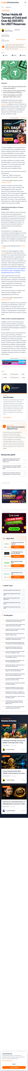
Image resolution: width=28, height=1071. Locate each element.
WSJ (24, 377)
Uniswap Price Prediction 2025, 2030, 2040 (11, 594)
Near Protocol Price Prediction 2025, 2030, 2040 (11, 598)
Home (2, 7)
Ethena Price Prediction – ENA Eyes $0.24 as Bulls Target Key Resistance (14, 665)
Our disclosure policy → (21, 39)
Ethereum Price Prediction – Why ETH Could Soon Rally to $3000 (15, 697)
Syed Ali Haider (8, 397)
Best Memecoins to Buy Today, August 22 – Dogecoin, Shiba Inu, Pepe (15, 634)
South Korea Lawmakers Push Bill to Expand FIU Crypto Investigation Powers (14, 652)
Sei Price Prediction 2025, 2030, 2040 (11, 590)
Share (15, 55)
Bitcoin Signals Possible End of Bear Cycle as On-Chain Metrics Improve (15, 656)
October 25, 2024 (6, 299)
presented (4, 104)
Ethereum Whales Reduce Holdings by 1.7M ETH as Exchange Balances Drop (14, 661)
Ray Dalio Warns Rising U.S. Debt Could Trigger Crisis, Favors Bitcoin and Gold (13, 647)
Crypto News (8, 7)
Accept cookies (14, 1067)
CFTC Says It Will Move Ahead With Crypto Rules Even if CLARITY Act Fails (14, 679)
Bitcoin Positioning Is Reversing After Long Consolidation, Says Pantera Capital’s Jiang (14, 643)
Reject (14, 1064)
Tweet (6, 55)
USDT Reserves (15, 377)
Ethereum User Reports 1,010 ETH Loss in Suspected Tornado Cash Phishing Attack (14, 688)
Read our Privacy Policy (7, 1060)
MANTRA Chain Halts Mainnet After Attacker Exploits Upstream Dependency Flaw (15, 674)
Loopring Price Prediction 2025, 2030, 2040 (11, 603)
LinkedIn (24, 55)
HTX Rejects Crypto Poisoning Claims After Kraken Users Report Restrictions (14, 707)
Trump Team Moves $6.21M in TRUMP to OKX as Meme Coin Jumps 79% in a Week (12, 467)
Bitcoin (5, 374)
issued (3, 253)
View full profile (7, 417)
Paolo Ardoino (14, 374)
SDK (23, 374)
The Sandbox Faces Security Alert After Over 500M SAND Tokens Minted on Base (15, 638)
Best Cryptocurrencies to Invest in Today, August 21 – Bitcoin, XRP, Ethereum (14, 670)
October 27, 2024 (6, 182)
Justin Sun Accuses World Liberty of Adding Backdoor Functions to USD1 (11, 473)
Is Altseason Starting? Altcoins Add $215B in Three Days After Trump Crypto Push (11, 460)
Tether (5, 377)
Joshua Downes (5, 36)
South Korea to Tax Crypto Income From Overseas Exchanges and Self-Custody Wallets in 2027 (14, 702)
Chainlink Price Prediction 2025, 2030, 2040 (12, 607)
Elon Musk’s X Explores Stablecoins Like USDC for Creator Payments (15, 683)
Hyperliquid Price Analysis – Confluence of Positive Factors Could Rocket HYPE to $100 (15, 692)
